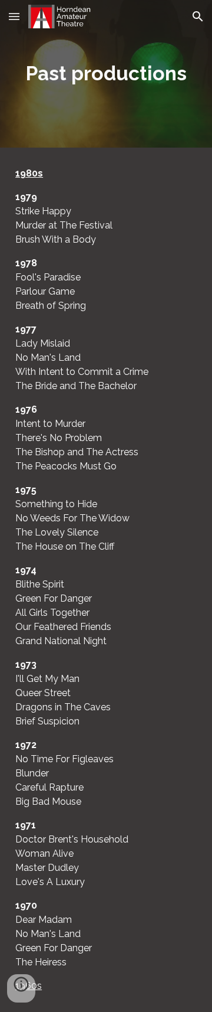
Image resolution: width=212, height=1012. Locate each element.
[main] (106, 74)
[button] (14, 16)
